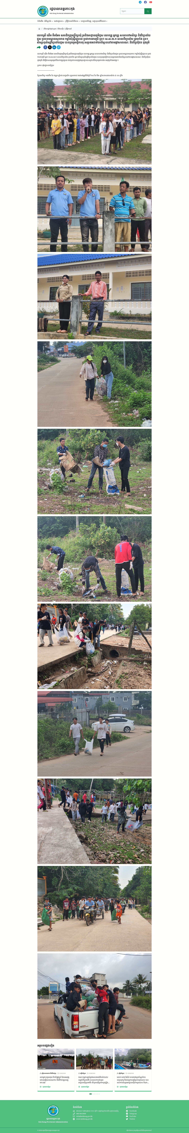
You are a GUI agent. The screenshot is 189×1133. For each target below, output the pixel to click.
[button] (45, 47)
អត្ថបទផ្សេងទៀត (45, 1045)
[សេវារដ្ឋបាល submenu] (63, 21)
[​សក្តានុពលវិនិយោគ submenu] (106, 21)
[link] (56, 1070)
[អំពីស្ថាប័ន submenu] (52, 21)
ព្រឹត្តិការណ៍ (68, 29)
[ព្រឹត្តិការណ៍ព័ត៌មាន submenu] (79, 21)
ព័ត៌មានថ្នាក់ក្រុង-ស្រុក (50, 29)
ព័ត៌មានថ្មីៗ (61, 29)
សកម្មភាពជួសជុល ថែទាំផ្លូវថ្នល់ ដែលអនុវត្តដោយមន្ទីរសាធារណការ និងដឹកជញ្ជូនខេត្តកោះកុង (54, 1080)
